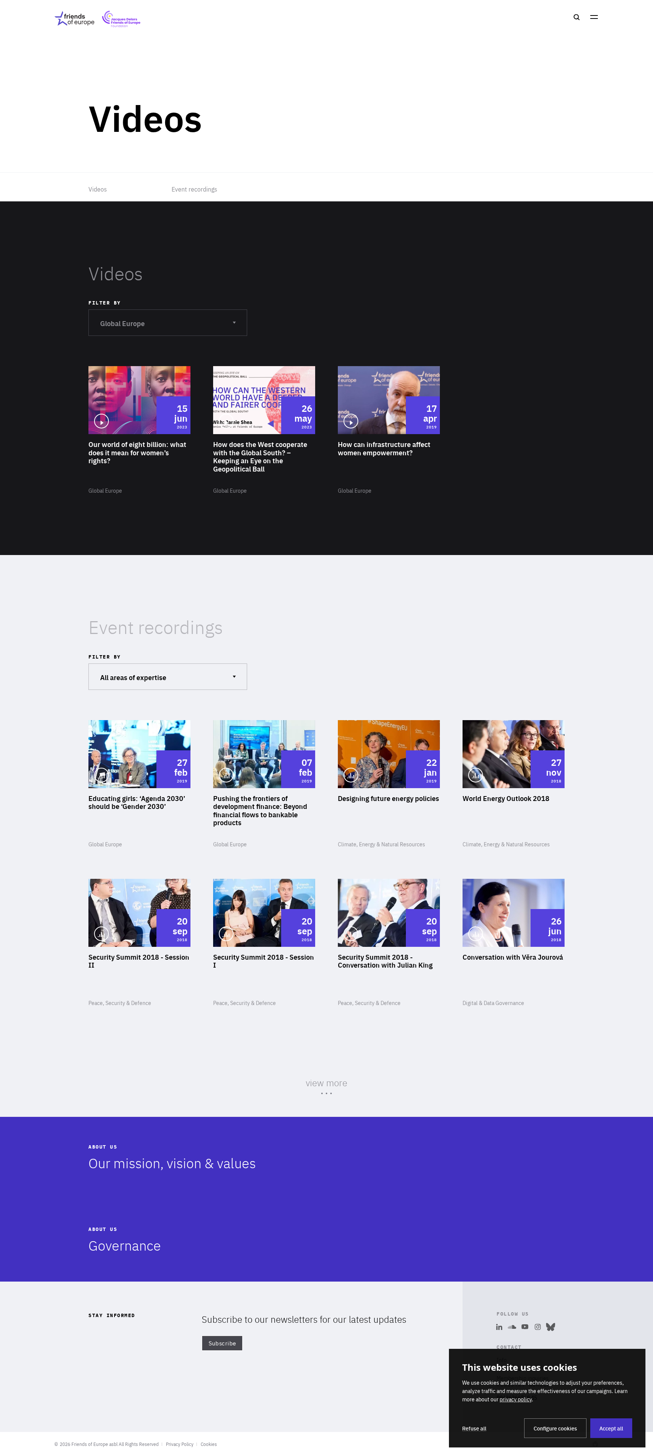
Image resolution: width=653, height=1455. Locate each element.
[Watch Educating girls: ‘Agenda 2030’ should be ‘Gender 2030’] (139, 784)
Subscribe (222, 1343)
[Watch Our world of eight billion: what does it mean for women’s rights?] (139, 430)
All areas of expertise (133, 677)
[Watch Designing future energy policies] (389, 784)
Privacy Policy (179, 1444)
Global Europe (122, 323)
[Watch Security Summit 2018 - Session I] (264, 943)
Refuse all (474, 1428)
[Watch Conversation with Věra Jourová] (514, 943)
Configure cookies (555, 1428)
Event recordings (194, 189)
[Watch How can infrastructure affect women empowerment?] (389, 430)
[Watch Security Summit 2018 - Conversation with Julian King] (389, 943)
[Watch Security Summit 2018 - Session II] (139, 943)
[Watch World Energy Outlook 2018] (514, 784)
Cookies (209, 1444)
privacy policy (516, 1399)
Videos (97, 189)
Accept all (611, 1428)
